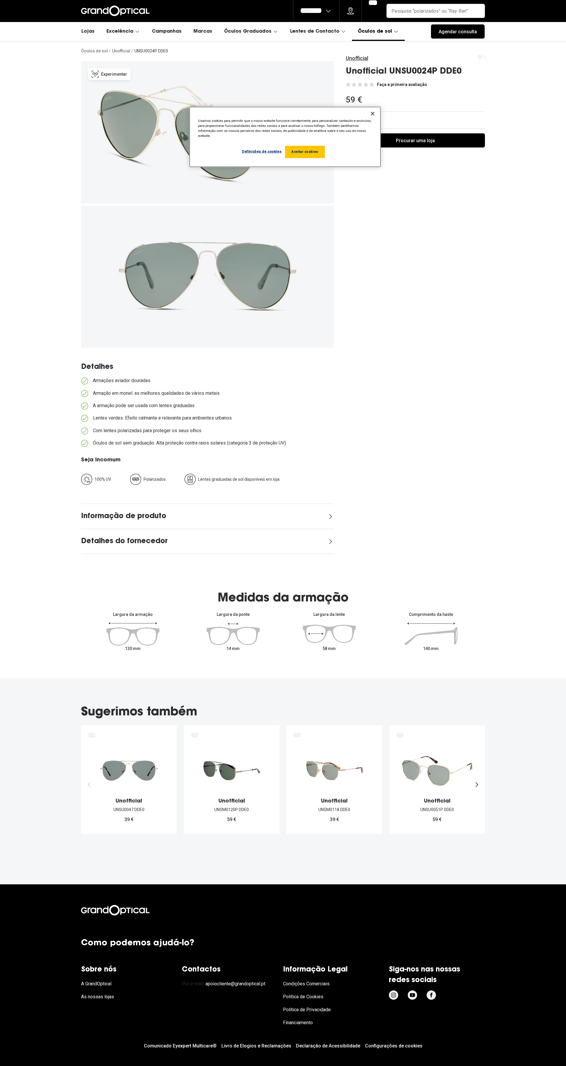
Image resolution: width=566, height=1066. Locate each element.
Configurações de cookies (393, 1046)
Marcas (202, 31)
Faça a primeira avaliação (402, 84)
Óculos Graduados (248, 31)
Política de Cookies (303, 996)
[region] (285, 137)
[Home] (115, 11)
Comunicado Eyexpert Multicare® (180, 1046)
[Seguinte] (476, 784)
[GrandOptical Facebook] (431, 995)
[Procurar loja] (350, 11)
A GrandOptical (96, 984)
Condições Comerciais (306, 984)
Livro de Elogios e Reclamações (256, 1046)
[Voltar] (89, 784)
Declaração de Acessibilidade (328, 1046)
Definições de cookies (262, 151)
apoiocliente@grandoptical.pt (235, 984)
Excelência (119, 31)
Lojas (88, 31)
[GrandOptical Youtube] (412, 995)
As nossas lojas (97, 996)
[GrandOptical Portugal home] (125, 910)
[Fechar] (372, 113)
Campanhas (167, 31)
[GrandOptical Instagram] (393, 995)
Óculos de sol (375, 31)
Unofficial (121, 51)
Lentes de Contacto (314, 31)
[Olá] (316, 11)
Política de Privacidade (307, 1009)
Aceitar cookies (305, 152)
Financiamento (298, 1022)
